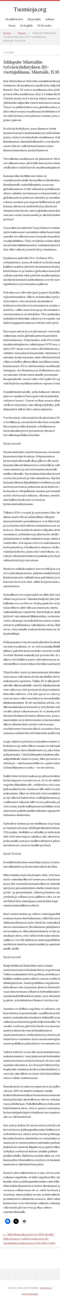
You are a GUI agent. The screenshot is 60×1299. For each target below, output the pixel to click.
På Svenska (44, 25)
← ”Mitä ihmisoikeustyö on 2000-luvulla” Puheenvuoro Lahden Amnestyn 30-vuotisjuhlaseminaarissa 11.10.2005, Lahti (29, 1239)
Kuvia (12, 25)
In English (26, 25)
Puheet (22, 33)
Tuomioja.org (30, 9)
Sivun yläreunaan (30, 1294)
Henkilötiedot (14, 19)
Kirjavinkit (34, 19)
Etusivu (7, 33)
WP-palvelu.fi (46, 1288)
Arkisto (49, 19)
